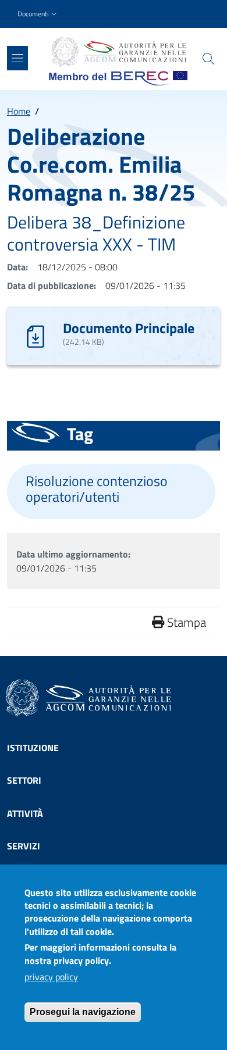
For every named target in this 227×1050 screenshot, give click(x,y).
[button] (38, 14)
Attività (25, 813)
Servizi (23, 846)
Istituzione (33, 748)
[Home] (118, 52)
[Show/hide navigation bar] (17, 58)
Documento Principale (128, 327)
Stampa (185, 622)
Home (18, 111)
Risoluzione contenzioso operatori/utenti (97, 489)
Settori (24, 780)
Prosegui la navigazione (83, 1012)
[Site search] (208, 59)
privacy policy (51, 977)
